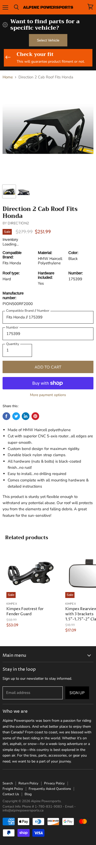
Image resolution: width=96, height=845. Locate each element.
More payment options (48, 395)
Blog (28, 794)
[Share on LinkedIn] (25, 416)
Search (8, 783)
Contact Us (11, 794)
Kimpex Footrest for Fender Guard (25, 611)
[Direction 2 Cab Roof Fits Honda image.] (48, 132)
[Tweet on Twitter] (16, 416)
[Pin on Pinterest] (35, 416)
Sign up (77, 692)
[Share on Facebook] (6, 416)
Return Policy (28, 783)
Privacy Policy (54, 783)
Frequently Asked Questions (50, 788)
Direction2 (18, 223)
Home (8, 77)
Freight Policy (13, 788)
